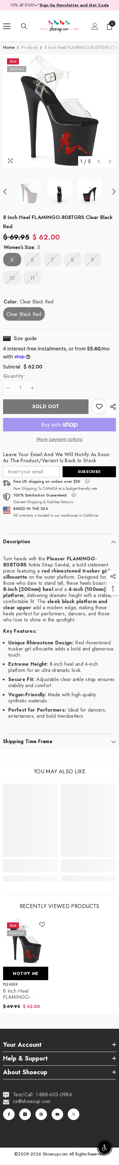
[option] (59, 110)
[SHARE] (111, 406)
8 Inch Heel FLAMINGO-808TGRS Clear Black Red (20, 994)
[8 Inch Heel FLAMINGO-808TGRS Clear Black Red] (25, 941)
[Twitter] (73, 1114)
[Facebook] (9, 1114)
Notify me (25, 973)
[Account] (95, 26)
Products (29, 47)
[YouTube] (57, 1114)
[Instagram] (25, 1114)
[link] (99, 406)
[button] (98, 161)
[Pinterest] (41, 1114)
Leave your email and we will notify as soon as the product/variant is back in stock (56, 458)
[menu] (6, 26)
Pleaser (10, 984)
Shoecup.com (56, 1154)
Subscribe (89, 471)
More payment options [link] (60, 439)
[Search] (24, 26)
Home (8, 47)
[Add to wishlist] (42, 924)
